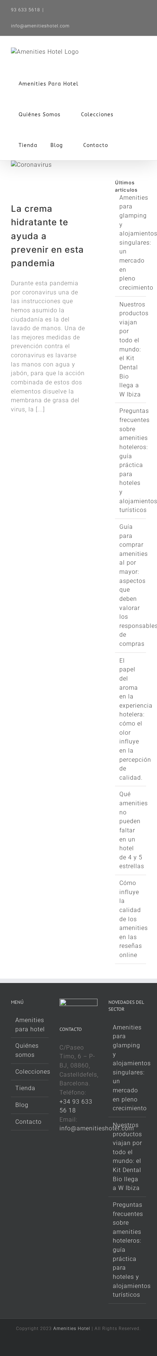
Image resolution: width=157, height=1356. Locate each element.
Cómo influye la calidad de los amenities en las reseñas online (133, 918)
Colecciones (30, 1071)
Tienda (25, 1088)
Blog (21, 1104)
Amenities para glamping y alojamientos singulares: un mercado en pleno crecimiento (127, 1068)
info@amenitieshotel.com (40, 26)
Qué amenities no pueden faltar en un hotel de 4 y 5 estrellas (133, 830)
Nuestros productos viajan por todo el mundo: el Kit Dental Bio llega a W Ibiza (134, 349)
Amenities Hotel (71, 1328)
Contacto (28, 1121)
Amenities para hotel (30, 1025)
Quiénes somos (27, 1050)
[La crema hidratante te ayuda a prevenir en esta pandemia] (44, 181)
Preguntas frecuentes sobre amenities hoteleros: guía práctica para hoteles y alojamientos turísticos (127, 1249)
